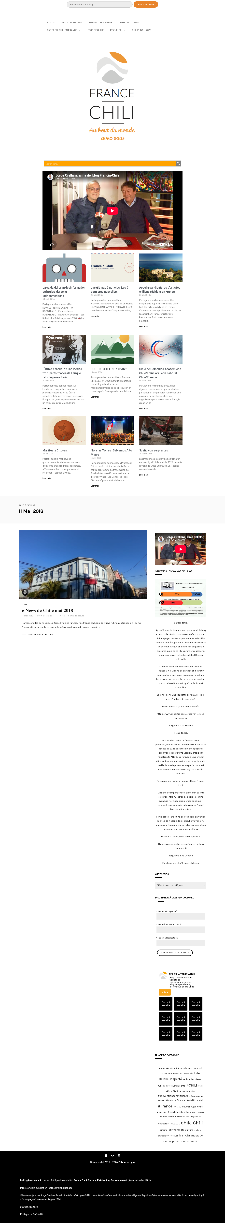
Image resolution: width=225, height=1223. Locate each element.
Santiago (193, 1141)
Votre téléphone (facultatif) (168, 924)
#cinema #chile (187, 1091)
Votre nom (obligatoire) (166, 911)
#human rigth (189, 1106)
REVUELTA (115, 30)
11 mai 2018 (27, 616)
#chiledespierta (192, 1079)
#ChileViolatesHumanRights (171, 1086)
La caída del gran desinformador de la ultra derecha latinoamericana (63, 292)
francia (184, 1135)
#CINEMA (172, 1091)
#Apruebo (166, 1073)
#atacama (178, 1074)
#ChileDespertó (170, 1079)
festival (174, 1135)
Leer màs (46, 327)
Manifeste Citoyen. (55, 450)
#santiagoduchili (193, 1116)
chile (186, 1123)
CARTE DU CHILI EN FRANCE (62, 30)
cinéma (163, 1130)
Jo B (141, 592)
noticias (167, 1141)
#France (165, 1106)
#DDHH (161, 1100)
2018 (25, 604)
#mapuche (162, 1112)
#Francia (177, 1107)
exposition (163, 1135)
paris (175, 1141)
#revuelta (181, 1117)
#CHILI (191, 1085)
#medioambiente (178, 1112)
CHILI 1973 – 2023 (141, 30)
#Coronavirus (196, 1096)
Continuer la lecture (40, 634)
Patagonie (184, 1141)
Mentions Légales (29, 1207)
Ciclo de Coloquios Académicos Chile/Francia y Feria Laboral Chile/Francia (160, 373)
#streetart (163, 1123)
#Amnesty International (189, 1068)
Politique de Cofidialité (31, 1214)
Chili (198, 1123)
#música (163, 1117)
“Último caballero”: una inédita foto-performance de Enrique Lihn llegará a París (62, 373)
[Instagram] (119, 1155)
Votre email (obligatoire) (167, 938)
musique (197, 1135)
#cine (200, 1086)
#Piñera (172, 1116)
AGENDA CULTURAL (129, 22)
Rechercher (146, 4)
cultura (189, 1130)
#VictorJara (175, 1124)
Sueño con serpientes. (154, 450)
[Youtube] (112, 1155)
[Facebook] (106, 1155)
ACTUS (51, 22)
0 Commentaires (44, 616)
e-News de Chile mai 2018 (47, 610)
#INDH (200, 1106)
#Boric (186, 1074)
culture (197, 1130)
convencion (176, 1129)
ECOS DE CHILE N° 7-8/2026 (109, 369)
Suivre (165, 992)
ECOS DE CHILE (95, 30)
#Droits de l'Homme (175, 1100)
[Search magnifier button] (178, 163)
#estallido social (195, 1100)
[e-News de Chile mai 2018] (83, 564)
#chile (195, 1073)
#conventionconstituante (173, 1095)
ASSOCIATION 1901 (71, 22)
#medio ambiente (197, 1112)
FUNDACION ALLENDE (100, 22)
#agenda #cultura (167, 1068)
